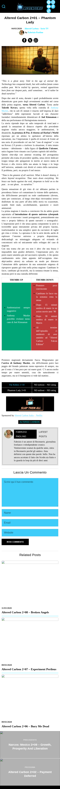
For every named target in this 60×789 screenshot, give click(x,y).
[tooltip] (49, 2)
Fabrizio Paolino (35, 32)
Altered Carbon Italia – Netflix (28, 415)
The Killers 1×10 (16, 385)
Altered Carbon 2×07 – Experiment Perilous (29, 669)
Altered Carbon (31, 29)
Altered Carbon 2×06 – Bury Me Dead (25, 726)
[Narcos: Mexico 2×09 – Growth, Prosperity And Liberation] (30, 744)
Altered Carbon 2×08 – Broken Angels (25, 612)
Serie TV (44, 29)
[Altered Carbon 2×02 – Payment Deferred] (30, 771)
